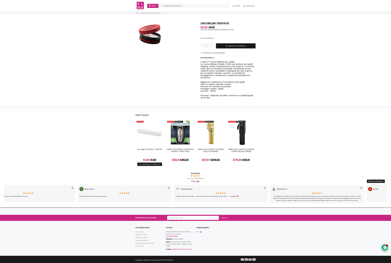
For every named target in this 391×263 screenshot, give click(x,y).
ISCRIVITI (224, 218)
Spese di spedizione (214, 29)
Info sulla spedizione (207, 38)
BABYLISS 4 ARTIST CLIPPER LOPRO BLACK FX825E (241, 150)
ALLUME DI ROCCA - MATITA (149, 149)
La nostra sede (171, 236)
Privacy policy (139, 232)
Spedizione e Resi (141, 234)
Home (137, 13)
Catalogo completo (141, 237)
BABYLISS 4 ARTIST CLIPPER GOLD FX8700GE (211, 150)
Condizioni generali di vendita (144, 243)
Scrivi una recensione (375, 181)
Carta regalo (139, 246)
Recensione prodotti (141, 240)
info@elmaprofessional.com (182, 249)
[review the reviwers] (70, 188)
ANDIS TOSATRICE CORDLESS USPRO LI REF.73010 (180, 150)
